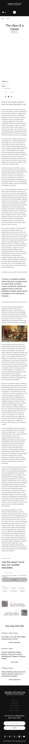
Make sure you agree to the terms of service (15, 576)
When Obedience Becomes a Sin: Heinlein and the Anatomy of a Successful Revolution (14, 674)
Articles (8, 18)
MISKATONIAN (7, 741)
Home (3, 18)
